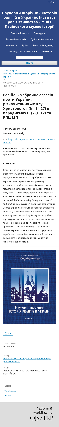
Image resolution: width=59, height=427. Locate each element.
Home (5, 70)
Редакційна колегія (16, 39)
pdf (9, 333)
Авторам (10, 45)
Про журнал (40, 33)
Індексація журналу (43, 45)
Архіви (25, 45)
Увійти (51, 2)
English (8, 395)
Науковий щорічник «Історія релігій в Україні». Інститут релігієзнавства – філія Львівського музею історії (29, 19)
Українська (10, 391)
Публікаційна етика (41, 39)
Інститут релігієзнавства (22, 51)
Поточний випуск (20, 33)
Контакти (47, 51)
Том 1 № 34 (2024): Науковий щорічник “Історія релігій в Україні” (29, 75)
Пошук (29, 63)
